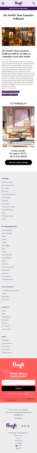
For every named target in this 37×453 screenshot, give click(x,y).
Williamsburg (6, 270)
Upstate (4, 293)
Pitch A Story (6, 346)
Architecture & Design (8, 207)
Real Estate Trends (7, 210)
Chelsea (4, 242)
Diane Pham (7, 59)
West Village (5, 245)
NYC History (5, 204)
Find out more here (9, 88)
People (4, 311)
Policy (3, 213)
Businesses (5, 320)
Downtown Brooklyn (8, 267)
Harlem (4, 236)
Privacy (18, 438)
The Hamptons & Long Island (10, 290)
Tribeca (4, 252)
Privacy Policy (11, 400)
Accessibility (18, 443)
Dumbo (4, 261)
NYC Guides (5, 188)
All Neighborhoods (7, 279)
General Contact (6, 352)
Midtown (4, 239)
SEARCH (34, 3)
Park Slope (5, 264)
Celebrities (5, 200)
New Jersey (5, 296)
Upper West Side (7, 230)
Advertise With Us (7, 343)
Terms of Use (31, 398)
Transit (4, 219)
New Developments (8, 185)
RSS (19, 448)
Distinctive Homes (7, 182)
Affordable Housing (7, 216)
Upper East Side (6, 233)
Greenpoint (5, 273)
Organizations (6, 317)
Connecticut (5, 299)
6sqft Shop (5, 191)
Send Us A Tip (6, 349)
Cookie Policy (18, 440)
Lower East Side (6, 255)
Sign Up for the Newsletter (18, 8)
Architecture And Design (11, 91)
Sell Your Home (6, 329)
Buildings (4, 323)
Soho (3, 248)
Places (4, 314)
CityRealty (25, 410)
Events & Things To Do (10, 94)
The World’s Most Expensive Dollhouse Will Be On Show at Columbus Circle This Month (16, 53)
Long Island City (6, 276)
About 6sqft (5, 340)
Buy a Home (5, 326)
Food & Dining (6, 197)
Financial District (7, 258)
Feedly (20, 446)
